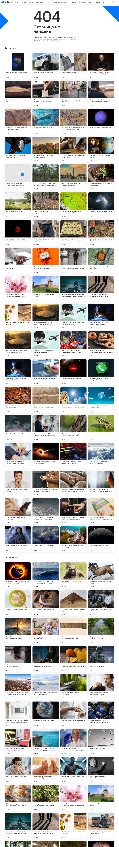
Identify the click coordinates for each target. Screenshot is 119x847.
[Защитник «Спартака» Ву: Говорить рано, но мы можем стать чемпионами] (73, 344)
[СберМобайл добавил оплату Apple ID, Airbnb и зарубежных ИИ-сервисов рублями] (73, 651)
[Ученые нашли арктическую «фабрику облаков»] (101, 456)
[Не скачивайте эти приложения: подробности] (18, 261)
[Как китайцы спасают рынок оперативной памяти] (73, 456)
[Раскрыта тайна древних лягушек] (101, 428)
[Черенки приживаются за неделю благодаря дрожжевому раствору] (18, 595)
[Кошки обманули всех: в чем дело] (45, 623)
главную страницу (52, 41)
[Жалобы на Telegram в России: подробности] (101, 400)
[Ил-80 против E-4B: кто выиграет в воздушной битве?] (73, 317)
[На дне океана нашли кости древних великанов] (101, 742)
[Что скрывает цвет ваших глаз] (45, 715)
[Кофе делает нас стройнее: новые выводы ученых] (101, 798)
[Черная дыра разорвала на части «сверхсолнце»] (45, 456)
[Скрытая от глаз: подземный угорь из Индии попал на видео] (45, 400)
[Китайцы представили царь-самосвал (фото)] (45, 66)
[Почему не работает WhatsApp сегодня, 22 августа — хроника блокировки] (101, 372)
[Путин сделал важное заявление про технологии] (45, 595)
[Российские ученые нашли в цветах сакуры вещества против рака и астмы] (18, 289)
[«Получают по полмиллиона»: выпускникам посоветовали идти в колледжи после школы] (45, 651)
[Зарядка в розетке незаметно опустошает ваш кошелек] (45, 94)
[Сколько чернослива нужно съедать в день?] (18, 567)
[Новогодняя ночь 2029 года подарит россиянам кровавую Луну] (18, 233)
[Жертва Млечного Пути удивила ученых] (101, 205)
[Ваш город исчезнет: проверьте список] (101, 150)
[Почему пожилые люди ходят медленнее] (73, 94)
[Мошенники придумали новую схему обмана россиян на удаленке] (45, 770)
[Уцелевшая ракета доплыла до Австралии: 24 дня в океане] (45, 687)
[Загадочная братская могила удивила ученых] (45, 150)
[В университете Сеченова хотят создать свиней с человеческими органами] (73, 484)
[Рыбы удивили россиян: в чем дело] (18, 94)
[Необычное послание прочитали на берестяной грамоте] (73, 742)
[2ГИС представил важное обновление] (73, 623)
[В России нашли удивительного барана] (101, 687)
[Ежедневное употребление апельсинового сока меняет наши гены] (73, 770)
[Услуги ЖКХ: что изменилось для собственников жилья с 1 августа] (101, 715)
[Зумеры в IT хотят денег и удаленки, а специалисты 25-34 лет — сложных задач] (73, 567)
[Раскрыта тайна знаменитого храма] (45, 289)
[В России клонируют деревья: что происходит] (101, 177)
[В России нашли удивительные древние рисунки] (18, 122)
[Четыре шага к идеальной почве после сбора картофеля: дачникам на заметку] (101, 651)
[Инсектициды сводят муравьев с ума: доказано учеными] (73, 428)
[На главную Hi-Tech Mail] (8, 2)
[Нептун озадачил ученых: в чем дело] (101, 122)
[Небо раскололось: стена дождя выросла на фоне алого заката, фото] (101, 567)
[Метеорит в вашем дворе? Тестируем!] (101, 261)
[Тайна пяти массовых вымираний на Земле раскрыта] (18, 687)
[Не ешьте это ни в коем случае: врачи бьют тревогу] (18, 715)
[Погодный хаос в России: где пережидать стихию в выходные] (45, 539)
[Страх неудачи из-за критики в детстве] (18, 484)
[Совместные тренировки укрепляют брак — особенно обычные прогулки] (101, 289)
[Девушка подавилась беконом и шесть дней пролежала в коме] (18, 826)
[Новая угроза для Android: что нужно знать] (18, 511)
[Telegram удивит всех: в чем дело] (73, 826)
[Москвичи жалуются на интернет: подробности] (73, 150)
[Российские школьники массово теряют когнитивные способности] (73, 289)
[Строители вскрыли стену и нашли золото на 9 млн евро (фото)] (73, 233)
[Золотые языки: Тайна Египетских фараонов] (18, 317)
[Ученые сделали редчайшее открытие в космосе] (73, 372)
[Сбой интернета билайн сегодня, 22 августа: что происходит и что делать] (101, 94)
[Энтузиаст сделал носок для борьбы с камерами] (18, 150)
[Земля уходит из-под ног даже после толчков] (18, 539)
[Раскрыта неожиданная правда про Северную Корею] (101, 770)
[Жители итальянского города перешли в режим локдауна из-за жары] (73, 400)
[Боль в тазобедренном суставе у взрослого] (45, 233)
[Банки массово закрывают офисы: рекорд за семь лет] (45, 372)
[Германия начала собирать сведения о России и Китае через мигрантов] (101, 484)
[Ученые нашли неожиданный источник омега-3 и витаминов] (73, 205)
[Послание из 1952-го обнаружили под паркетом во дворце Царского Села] (73, 122)
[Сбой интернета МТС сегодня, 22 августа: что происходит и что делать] (45, 484)
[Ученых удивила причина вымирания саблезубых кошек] (18, 205)
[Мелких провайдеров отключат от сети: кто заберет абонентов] (18, 623)
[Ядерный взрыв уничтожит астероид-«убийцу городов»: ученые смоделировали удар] (45, 567)
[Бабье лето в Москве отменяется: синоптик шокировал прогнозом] (73, 261)
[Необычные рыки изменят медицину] (73, 798)
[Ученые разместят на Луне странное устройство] (101, 539)
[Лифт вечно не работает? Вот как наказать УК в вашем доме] (73, 511)
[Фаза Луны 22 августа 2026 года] (18, 428)
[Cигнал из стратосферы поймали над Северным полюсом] (45, 798)
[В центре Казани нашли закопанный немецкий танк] (73, 66)
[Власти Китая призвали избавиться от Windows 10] (18, 177)
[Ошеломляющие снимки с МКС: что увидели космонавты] (18, 66)
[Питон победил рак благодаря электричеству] (18, 400)
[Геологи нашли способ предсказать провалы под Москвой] (45, 205)
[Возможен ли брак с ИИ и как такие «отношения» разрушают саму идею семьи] (45, 428)
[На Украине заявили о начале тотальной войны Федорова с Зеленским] (101, 66)
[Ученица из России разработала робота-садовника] (18, 651)
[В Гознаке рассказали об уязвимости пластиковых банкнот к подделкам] (101, 511)
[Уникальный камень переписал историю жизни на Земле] (45, 317)
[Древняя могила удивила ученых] (73, 687)
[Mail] (2, 2)
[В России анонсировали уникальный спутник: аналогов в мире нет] (101, 826)
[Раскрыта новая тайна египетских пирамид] (73, 715)
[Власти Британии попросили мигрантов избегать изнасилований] (73, 177)
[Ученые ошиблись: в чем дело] (45, 826)
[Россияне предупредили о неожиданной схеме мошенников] (101, 595)
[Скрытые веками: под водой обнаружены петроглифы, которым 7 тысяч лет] (45, 511)
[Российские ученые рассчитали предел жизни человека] (18, 742)
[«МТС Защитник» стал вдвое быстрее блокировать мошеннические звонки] (101, 317)
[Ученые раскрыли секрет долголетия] (45, 742)
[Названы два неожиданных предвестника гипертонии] (18, 456)
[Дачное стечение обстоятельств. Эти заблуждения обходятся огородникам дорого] (101, 233)
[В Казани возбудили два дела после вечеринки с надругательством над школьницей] (18, 770)
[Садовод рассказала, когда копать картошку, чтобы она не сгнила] (73, 595)
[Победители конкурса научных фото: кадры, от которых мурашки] (73, 539)
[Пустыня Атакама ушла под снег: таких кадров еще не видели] (18, 798)
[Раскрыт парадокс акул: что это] (45, 122)
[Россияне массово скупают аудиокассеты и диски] (45, 261)
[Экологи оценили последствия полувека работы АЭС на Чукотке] (45, 177)
